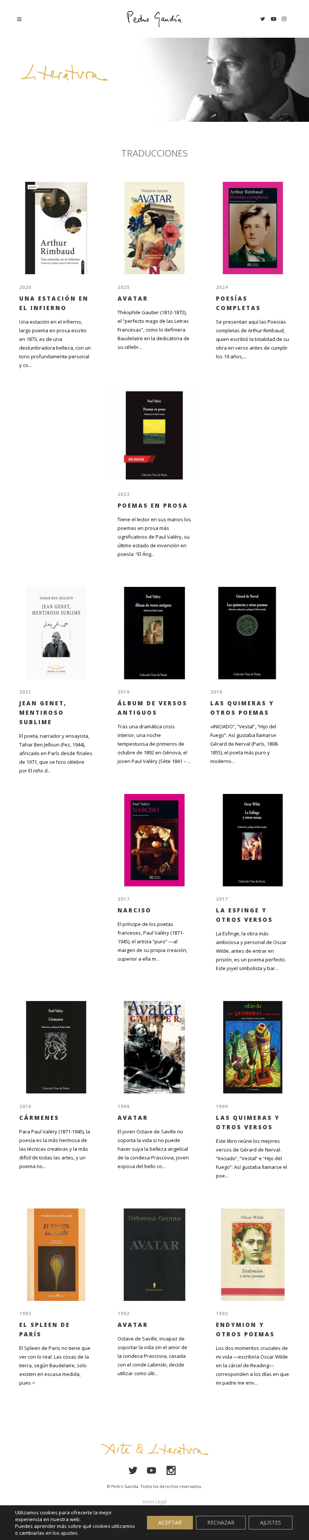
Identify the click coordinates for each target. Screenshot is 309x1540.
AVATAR (133, 298)
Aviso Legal (154, 1502)
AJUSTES (270, 1522)
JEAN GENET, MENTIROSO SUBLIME (43, 712)
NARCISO (134, 910)
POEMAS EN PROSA (153, 505)
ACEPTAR (170, 1522)
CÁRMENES (39, 1117)
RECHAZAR (220, 1522)
